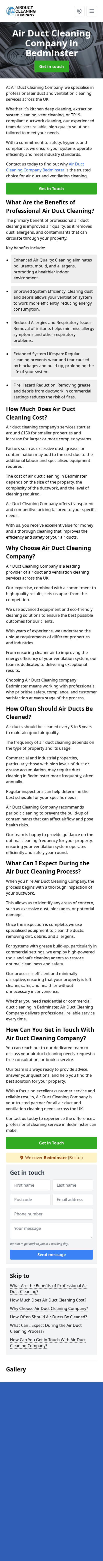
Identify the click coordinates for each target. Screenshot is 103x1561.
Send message (52, 1254)
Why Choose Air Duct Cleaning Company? (49, 1308)
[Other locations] (79, 11)
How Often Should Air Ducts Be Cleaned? (48, 1317)
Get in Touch (51, 188)
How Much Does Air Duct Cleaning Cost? (48, 1300)
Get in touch (51, 66)
